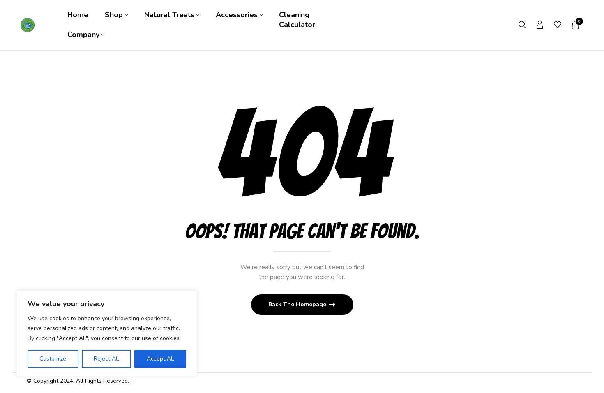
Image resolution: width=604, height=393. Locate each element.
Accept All (160, 359)
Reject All (106, 359)
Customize (52, 359)
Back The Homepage (298, 304)
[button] (575, 25)
